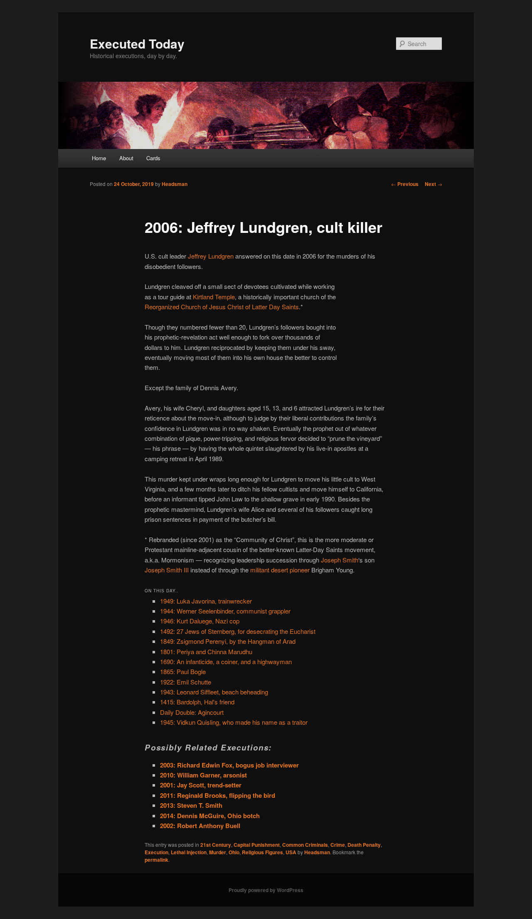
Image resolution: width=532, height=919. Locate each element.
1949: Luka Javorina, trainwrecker (206, 600)
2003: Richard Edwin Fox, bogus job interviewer (229, 765)
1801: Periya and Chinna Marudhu (206, 651)
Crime (337, 844)
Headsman (174, 184)
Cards (153, 158)
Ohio (234, 852)
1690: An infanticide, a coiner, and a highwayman (226, 661)
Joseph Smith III (167, 569)
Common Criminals (305, 844)
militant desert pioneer (280, 569)
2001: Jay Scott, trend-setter (200, 784)
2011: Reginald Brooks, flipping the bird (217, 795)
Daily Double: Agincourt (192, 712)
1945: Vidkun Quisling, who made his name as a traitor (234, 722)
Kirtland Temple (214, 296)
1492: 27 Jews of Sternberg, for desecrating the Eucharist (237, 631)
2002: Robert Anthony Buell (200, 825)
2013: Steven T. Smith (191, 805)
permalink (156, 859)
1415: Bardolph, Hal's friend (197, 701)
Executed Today (137, 43)
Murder (217, 852)
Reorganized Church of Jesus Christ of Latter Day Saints (222, 306)
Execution (156, 852)
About (126, 158)
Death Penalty (364, 844)
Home (99, 158)
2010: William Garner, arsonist (203, 775)
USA (291, 852)
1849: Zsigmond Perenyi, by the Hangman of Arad (228, 641)
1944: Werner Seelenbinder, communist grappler (225, 610)
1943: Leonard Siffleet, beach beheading (214, 691)
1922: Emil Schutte (185, 681)
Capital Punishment (257, 844)
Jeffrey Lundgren (211, 256)
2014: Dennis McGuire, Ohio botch (210, 815)
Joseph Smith (339, 559)
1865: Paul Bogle (183, 671)
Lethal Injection (189, 852)
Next (433, 184)
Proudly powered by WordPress (266, 890)
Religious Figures (262, 852)
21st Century (215, 844)
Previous (405, 184)
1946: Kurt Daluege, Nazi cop (199, 620)
